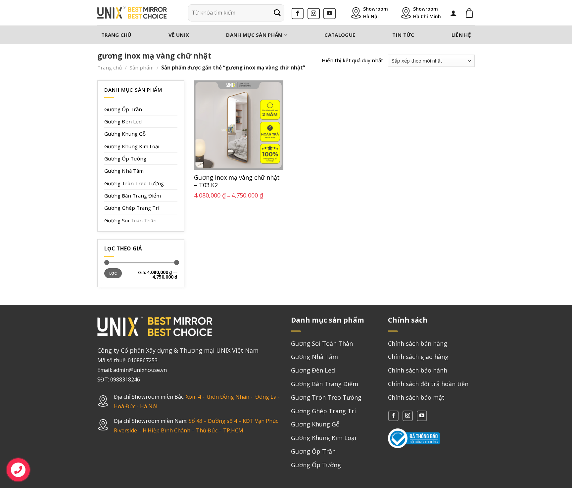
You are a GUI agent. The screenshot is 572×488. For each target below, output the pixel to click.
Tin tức (403, 34)
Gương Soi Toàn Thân (130, 220)
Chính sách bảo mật (416, 397)
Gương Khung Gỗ (125, 133)
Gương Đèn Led (123, 121)
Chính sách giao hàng (418, 357)
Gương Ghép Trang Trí (131, 207)
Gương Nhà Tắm (124, 170)
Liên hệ (461, 34)
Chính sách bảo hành (417, 370)
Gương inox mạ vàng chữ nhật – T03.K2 (237, 181)
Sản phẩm (141, 67)
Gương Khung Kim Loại (131, 146)
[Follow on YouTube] (329, 13)
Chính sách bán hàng (417, 343)
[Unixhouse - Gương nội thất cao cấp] (132, 12)
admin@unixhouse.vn (140, 370)
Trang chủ (116, 34)
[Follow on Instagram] (314, 13)
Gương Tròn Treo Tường (134, 183)
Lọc (113, 273)
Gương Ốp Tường (125, 158)
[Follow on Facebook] (298, 13)
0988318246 (125, 379)
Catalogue (339, 34)
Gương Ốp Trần (123, 109)
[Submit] (277, 13)
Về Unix (178, 34)
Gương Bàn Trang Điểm (132, 195)
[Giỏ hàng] (469, 13)
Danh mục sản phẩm (254, 34)
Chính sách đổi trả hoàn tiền (428, 384)
